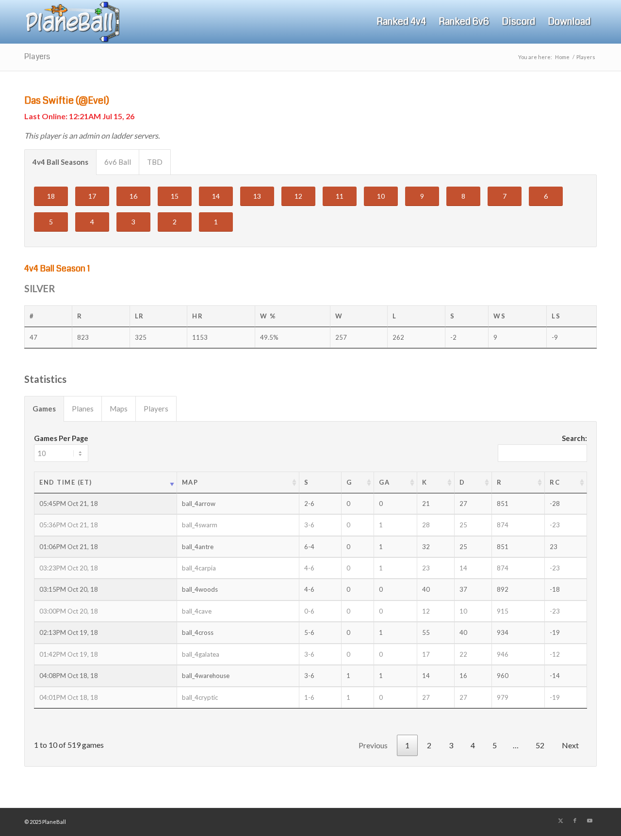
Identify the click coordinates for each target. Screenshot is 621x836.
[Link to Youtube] (589, 820)
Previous (373, 745)
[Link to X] (560, 820)
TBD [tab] (155, 162)
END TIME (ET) (65, 482)
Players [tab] (156, 408)
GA (384, 482)
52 (540, 745)
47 (33, 337)
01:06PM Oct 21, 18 (68, 547)
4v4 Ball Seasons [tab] (60, 162)
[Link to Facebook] (575, 820)
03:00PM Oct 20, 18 (68, 611)
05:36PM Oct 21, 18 (68, 525)
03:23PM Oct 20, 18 (68, 568)
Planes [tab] (83, 408)
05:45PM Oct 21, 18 (68, 503)
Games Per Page (61, 438)
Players (37, 56)
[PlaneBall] (71, 22)
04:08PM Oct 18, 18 (68, 675)
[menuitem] (401, 22)
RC (555, 482)
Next (570, 745)
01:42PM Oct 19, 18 (68, 654)
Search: (574, 438)
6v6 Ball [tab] (117, 162)
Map (190, 482)
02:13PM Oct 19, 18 (68, 632)
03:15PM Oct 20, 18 (68, 589)
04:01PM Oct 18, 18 (68, 697)
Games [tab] (44, 408)
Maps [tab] (119, 408)
